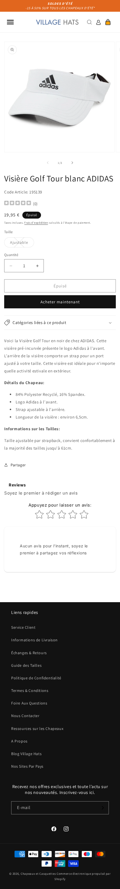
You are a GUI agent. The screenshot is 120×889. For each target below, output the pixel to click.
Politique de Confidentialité (36, 677)
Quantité (11, 254)
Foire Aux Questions (29, 703)
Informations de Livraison (34, 639)
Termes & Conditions (29, 690)
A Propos (19, 741)
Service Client (23, 627)
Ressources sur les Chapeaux (37, 728)
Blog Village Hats (26, 753)
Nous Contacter (25, 715)
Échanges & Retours (29, 652)
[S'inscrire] (102, 807)
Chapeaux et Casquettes (38, 874)
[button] (10, 22)
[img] (17, 204)
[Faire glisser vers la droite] (72, 163)
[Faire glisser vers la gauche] (48, 163)
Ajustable (22, 243)
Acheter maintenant (60, 301)
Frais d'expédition (36, 222)
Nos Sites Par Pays (27, 766)
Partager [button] (18, 464)
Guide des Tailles (26, 665)
